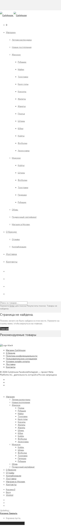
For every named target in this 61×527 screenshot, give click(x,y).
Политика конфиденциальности (21, 356)
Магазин (11, 32)
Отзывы (16, 239)
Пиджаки (22, 195)
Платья (21, 113)
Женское (16, 54)
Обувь (15, 209)
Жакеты (22, 106)
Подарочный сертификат (24, 217)
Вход (8, 492)
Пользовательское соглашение (21, 358)
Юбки (20, 128)
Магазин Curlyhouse (15, 350)
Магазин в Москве (21, 224)
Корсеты (22, 91)
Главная (4, 328)
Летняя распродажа (22, 40)
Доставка (11, 254)
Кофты (21, 136)
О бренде (11, 232)
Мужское (16, 158)
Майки (21, 69)
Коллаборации (19, 246)
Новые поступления (21, 47)
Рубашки (22, 62)
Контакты (11, 261)
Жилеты (22, 99)
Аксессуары (23, 150)
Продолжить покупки (12, 523)
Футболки (22, 143)
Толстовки (23, 76)
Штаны (21, 121)
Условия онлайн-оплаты (18, 361)
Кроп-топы (23, 84)
